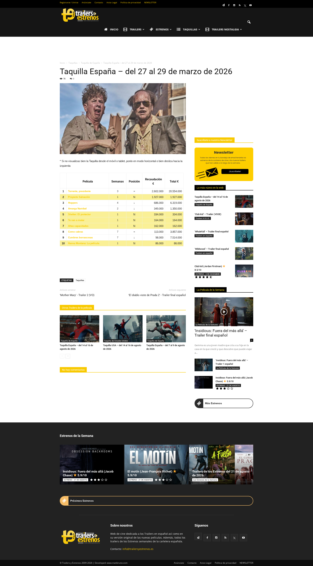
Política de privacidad (130, 2)
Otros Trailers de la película (77, 307)
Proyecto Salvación (79, 197)
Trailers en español (204, 235)
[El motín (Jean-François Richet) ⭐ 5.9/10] (156, 464)
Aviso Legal (112, 2)
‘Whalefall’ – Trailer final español (211, 231)
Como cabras (75, 231)
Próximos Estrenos (82, 500)
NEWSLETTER (150, 2)
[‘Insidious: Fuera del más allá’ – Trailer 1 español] (204, 365)
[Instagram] (234, 5)
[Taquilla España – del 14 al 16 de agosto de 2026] (79, 328)
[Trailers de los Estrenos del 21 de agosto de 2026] (221, 464)
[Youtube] (250, 5)
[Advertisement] (156, 49)
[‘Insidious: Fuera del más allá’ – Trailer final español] (224, 311)
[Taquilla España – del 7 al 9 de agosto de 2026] (166, 328)
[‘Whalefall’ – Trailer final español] (244, 236)
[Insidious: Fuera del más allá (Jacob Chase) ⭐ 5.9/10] (204, 382)
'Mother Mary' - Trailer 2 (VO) (77, 295)
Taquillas (80, 280)
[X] (245, 5)
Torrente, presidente (79, 191)
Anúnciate (86, 2)
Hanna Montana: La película (83, 243)
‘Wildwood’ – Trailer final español (212, 249)
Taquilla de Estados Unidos (116, 340)
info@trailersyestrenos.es (137, 549)
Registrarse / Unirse (69, 2)
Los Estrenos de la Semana (205, 479)
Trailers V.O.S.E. (203, 218)
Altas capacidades (78, 226)
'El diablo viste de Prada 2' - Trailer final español (157, 295)
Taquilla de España (69, 340)
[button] (249, 22)
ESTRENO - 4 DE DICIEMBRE (208, 274)
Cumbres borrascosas (80, 237)
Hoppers (73, 202)
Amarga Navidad (77, 208)
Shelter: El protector (79, 214)
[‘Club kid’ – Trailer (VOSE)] (244, 218)
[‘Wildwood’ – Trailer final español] (244, 253)
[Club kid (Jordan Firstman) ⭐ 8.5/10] (244, 271)
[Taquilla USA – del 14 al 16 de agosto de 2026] (123, 328)
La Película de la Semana (210, 289)
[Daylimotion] (223, 3)
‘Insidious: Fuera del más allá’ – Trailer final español (221, 333)
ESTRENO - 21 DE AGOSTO (228, 385)
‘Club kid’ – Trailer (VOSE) (208, 214)
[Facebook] (228, 5)
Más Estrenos (213, 403)
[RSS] (239, 5)
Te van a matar (76, 220)
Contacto (99, 2)
